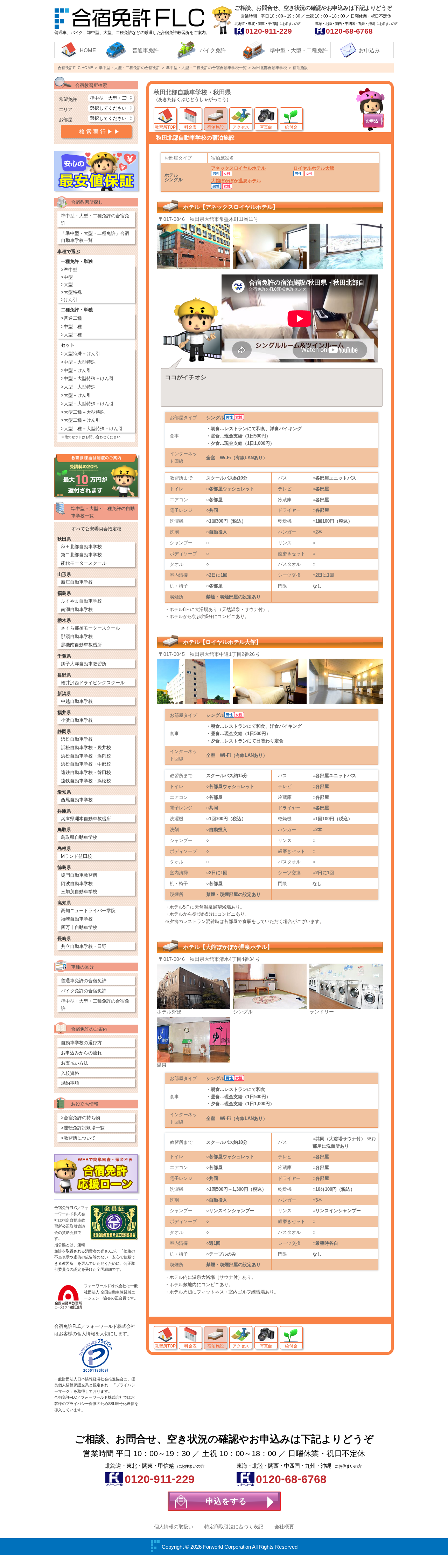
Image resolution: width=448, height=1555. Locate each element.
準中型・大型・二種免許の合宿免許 (95, 219)
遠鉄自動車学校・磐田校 (86, 772)
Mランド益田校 (76, 856)
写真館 (266, 127)
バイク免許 (213, 50)
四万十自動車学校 (79, 927)
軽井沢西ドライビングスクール (93, 682)
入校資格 (70, 1073)
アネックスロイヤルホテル (238, 168)
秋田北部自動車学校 (81, 546)
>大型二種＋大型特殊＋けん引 (92, 428)
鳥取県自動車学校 (79, 837)
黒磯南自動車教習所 (81, 644)
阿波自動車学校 (77, 883)
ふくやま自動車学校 (81, 601)
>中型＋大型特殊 (78, 362)
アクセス (240, 127)
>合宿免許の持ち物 (80, 1117)
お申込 (372, 120)
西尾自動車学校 (77, 799)
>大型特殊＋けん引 (80, 353)
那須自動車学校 (77, 636)
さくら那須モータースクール (90, 628)
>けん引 (69, 299)
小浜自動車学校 (77, 720)
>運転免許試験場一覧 (83, 1127)
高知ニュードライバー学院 (88, 910)
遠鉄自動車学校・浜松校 (86, 780)
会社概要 (284, 1526)
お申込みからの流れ (81, 1052)
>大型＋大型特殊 (78, 386)
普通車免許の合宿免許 (83, 980)
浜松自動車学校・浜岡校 (86, 756)
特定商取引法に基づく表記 (233, 1526)
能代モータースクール (83, 563)
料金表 (190, 127)
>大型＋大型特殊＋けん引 (87, 403)
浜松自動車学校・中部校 (86, 764)
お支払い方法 (74, 1063)
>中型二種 (71, 326)
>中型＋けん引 (76, 370)
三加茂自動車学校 (79, 891)
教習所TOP (165, 127)
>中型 (67, 277)
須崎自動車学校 (77, 919)
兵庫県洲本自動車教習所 (86, 818)
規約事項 (70, 1083)
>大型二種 (71, 334)
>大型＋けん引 (76, 395)
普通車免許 (145, 50)
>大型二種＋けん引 (80, 420)
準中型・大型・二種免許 (299, 50)
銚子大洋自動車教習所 (83, 663)
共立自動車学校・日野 (83, 946)
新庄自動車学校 (77, 582)
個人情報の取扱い (173, 1526)
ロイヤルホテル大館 (313, 168)
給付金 (291, 127)
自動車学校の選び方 (81, 1042)
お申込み (369, 50)
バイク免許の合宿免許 (83, 990)
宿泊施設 (215, 127)
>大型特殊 (71, 292)
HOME (88, 50)
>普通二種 (71, 318)
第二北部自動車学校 (81, 554)
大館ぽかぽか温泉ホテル (236, 180)
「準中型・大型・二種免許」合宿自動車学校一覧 (95, 237)
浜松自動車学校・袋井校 (86, 747)
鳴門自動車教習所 (79, 875)
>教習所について (78, 1138)
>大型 (67, 284)
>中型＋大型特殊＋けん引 (87, 378)
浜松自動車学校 (77, 739)
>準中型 (69, 269)
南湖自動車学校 (77, 609)
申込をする (226, 1501)
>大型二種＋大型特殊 (83, 412)
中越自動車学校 (77, 701)
